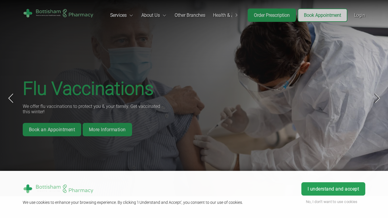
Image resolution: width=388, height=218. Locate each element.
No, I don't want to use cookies (332, 202)
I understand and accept (333, 189)
